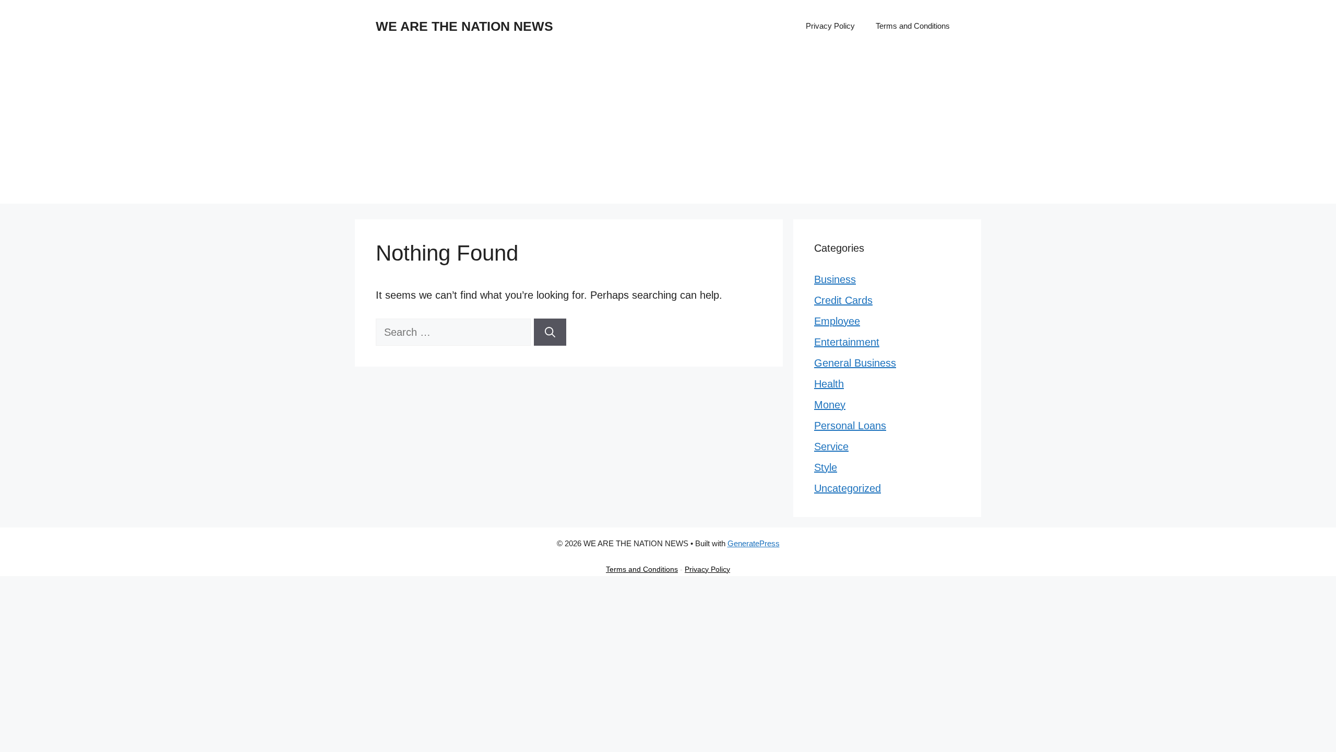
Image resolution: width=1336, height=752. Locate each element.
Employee (837, 321)
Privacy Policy (830, 25)
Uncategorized (847, 488)
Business (835, 279)
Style (825, 467)
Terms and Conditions (913, 25)
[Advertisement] (668, 130)
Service (831, 446)
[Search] (550, 332)
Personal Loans (850, 425)
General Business (855, 363)
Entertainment (846, 342)
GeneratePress (753, 543)
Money (829, 404)
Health (829, 384)
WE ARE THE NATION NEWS (464, 26)
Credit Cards (843, 300)
